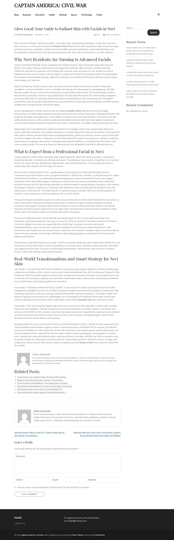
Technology (86, 15)
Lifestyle (63, 15)
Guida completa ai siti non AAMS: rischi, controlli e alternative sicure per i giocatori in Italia (141, 51)
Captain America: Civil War (50, 5)
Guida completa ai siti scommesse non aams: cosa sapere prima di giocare (141, 94)
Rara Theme (77, 535)
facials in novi (75, 233)
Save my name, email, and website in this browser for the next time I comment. (53, 487)
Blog (16, 15)
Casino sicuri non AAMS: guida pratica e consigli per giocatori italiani (140, 63)
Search (129, 28)
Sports (74, 15)
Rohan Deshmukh (25, 35)
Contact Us (19, 523)
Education (40, 15)
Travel (99, 15)
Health (52, 15)
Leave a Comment (113, 35)
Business (27, 15)
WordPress (100, 535)
